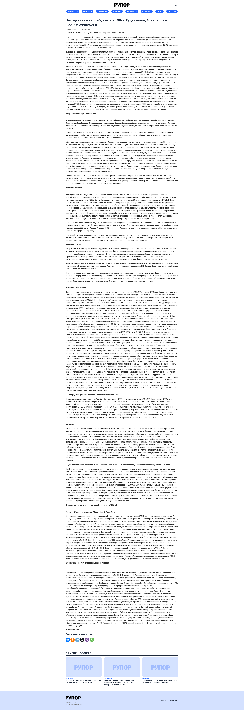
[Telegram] (77, 640)
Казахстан (172, 11)
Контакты (173, 700)
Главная (162, 700)
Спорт (159, 11)
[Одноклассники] (72, 640)
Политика (117, 11)
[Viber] (87, 640)
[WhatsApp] (92, 640)
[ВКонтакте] (68, 640)
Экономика (132, 11)
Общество (146, 11)
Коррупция (102, 11)
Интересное (73, 11)
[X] (82, 640)
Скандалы (87, 11)
